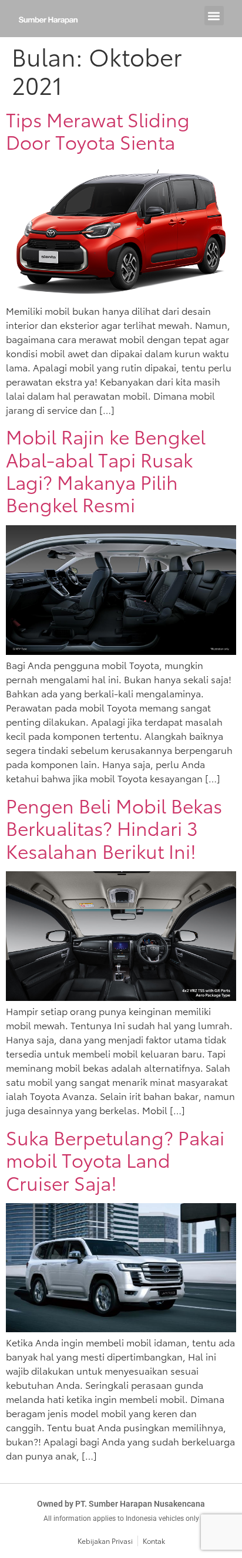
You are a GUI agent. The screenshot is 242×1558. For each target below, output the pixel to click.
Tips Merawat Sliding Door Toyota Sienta (98, 130)
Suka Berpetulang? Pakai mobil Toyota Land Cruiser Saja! (115, 1159)
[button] (214, 15)
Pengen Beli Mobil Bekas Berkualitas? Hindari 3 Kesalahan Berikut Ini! (114, 828)
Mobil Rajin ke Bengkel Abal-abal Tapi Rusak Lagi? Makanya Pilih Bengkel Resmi (106, 470)
